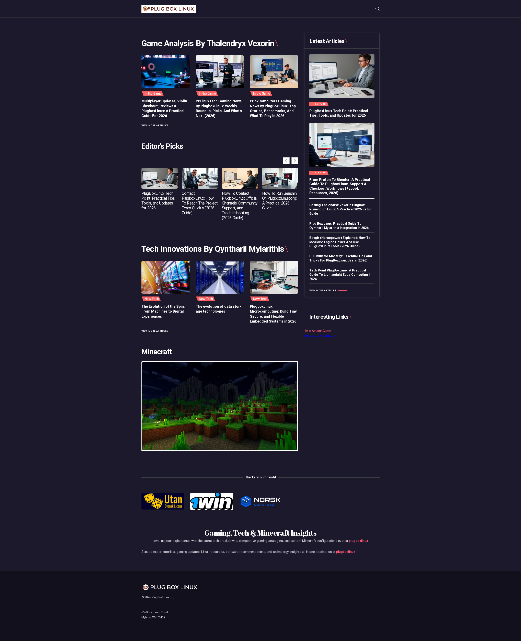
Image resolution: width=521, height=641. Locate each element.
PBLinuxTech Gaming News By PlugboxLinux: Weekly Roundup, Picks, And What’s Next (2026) (219, 108)
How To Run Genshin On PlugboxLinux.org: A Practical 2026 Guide (279, 200)
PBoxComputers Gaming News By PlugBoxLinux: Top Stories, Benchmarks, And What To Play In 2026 (273, 108)
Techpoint (320, 104)
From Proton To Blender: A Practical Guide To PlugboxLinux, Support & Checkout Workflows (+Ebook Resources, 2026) (339, 186)
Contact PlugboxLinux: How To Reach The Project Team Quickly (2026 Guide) (200, 203)
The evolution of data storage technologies (218, 308)
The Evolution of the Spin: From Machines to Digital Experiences (163, 311)
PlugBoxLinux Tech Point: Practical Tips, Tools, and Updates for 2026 (158, 200)
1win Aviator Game (317, 331)
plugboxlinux (358, 541)
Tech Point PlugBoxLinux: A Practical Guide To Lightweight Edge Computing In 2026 (340, 274)
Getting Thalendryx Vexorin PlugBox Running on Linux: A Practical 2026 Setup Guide (340, 209)
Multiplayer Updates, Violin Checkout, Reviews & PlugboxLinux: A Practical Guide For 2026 (164, 108)
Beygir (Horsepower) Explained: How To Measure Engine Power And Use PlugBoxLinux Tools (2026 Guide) (339, 242)
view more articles (155, 125)
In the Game (153, 93)
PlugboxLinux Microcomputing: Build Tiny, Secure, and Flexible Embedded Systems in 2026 (274, 313)
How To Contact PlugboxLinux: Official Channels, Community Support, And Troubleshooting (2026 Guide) (239, 205)
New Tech (151, 299)
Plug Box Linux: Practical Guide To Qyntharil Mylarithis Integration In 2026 (339, 226)
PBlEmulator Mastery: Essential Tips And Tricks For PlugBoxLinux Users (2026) (340, 258)
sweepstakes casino (320, 336)
